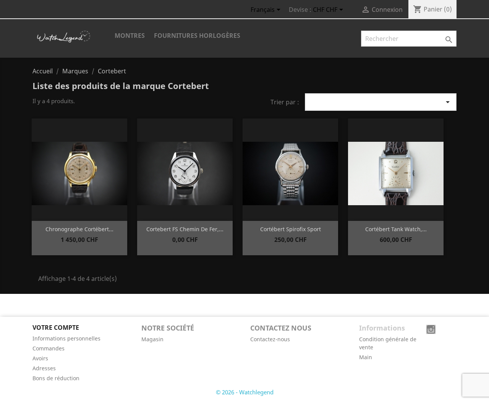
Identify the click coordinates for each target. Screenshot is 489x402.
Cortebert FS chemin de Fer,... (184, 229)
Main (365, 357)
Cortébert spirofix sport (290, 229)
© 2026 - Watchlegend (245, 392)
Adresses (44, 368)
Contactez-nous (270, 339)
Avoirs (40, 358)
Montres (130, 35)
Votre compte (55, 327)
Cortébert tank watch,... (396, 229)
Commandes (48, 348)
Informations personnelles (66, 338)
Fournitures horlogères (197, 35)
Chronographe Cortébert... (79, 229)
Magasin (152, 339)
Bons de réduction (55, 378)
